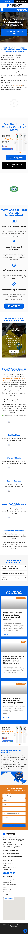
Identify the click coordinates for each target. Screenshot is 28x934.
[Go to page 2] (20, 152)
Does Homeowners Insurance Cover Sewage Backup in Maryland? (12, 616)
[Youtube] (23, 10)
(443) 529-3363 (17, 85)
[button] (2, 9)
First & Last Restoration (6, 136)
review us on (7, 149)
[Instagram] (21, 10)
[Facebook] (18, 10)
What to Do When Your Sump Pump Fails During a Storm (13, 700)
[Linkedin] (26, 10)
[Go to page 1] (19, 152)
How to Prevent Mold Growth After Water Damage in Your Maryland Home (13, 659)
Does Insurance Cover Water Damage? (13, 573)
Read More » (6, 634)
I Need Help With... (7, 793)
